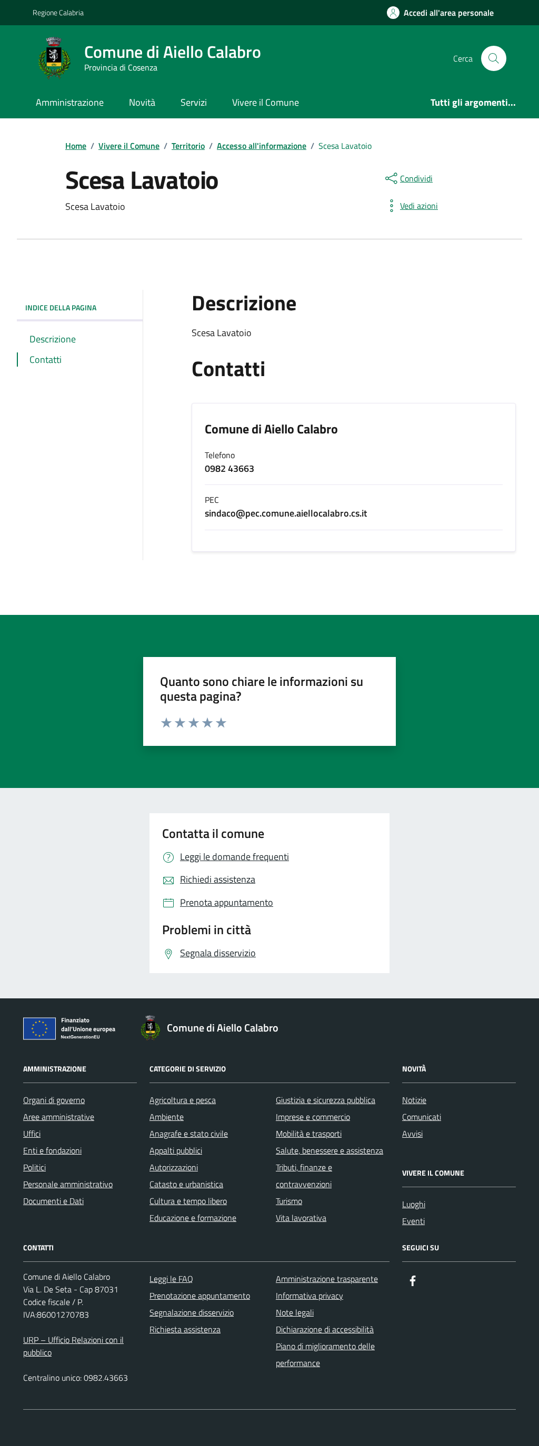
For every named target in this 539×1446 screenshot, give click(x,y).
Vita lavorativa (301, 1217)
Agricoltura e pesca (182, 1100)
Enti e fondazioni (52, 1150)
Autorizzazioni (173, 1167)
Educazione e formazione (192, 1217)
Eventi (413, 1221)
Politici (34, 1167)
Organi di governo (54, 1100)
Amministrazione (70, 102)
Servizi (194, 102)
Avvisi (412, 1133)
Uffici (32, 1133)
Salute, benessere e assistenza (329, 1150)
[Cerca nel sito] (493, 58)
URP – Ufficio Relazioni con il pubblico (73, 1346)
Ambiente (166, 1116)
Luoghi (413, 1204)
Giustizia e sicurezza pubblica (325, 1100)
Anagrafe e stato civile (188, 1133)
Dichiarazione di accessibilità (325, 1329)
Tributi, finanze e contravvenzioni (304, 1175)
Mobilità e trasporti (309, 1133)
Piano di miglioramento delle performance (325, 1354)
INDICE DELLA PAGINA (60, 307)
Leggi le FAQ (171, 1278)
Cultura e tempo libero (188, 1201)
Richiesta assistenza (185, 1329)
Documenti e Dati (53, 1201)
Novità (142, 102)
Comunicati (421, 1116)
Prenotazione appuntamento (199, 1295)
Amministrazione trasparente (327, 1278)
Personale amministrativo (68, 1184)
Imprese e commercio (313, 1116)
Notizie (414, 1100)
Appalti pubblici (175, 1150)
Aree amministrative (58, 1116)
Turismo (289, 1201)
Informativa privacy (309, 1295)
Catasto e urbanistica (186, 1184)
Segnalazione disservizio (191, 1312)
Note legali (295, 1312)
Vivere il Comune (265, 102)
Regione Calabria (58, 12)
